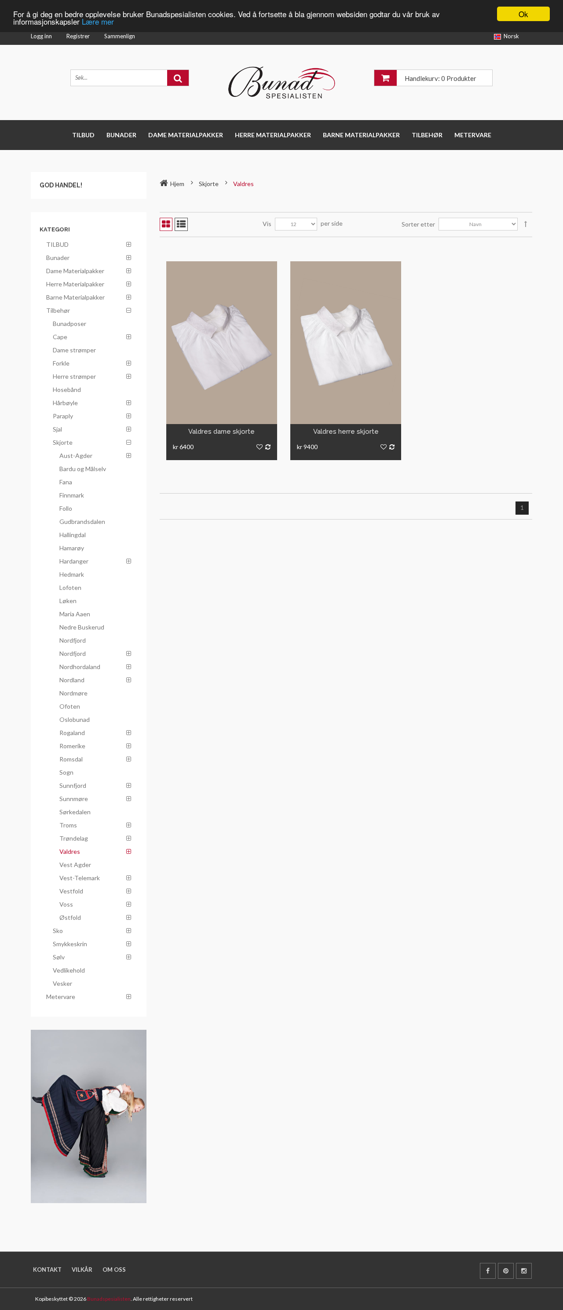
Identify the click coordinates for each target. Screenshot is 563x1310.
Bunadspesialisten (109, 1298)
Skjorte (63, 442)
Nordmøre (73, 693)
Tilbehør (427, 135)
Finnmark (71, 495)
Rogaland (72, 732)
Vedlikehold (69, 970)
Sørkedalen (75, 812)
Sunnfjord (72, 785)
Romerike (72, 746)
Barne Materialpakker (361, 135)
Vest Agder (75, 864)
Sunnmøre (73, 798)
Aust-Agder (75, 455)
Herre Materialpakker (273, 135)
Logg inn (41, 36)
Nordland (71, 680)
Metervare (472, 135)
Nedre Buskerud (81, 627)
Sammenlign (119, 36)
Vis (267, 223)
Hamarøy (71, 548)
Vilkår (82, 1269)
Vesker (62, 983)
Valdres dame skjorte (221, 431)
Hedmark (71, 574)
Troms (68, 825)
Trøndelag (73, 838)
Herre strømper (74, 376)
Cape (60, 336)
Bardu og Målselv (82, 468)
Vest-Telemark (79, 878)
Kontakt (47, 1269)
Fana (65, 482)
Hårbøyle (65, 402)
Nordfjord (72, 640)
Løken (68, 600)
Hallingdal (72, 534)
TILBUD (83, 135)
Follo (65, 508)
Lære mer (98, 21)
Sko (58, 930)
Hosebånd (67, 389)
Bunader (121, 135)
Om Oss (114, 1269)
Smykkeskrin (70, 944)
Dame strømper (74, 350)
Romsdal (71, 759)
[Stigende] (525, 224)
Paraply (63, 416)
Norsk (511, 36)
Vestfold (71, 891)
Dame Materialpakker (185, 135)
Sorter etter (418, 224)
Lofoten (70, 587)
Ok (523, 13)
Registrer (78, 36)
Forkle (61, 363)
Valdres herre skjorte (346, 431)
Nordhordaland (79, 666)
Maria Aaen (74, 614)
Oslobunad (74, 719)
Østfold (70, 917)
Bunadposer (69, 323)
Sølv (59, 957)
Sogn (66, 772)
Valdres (69, 851)
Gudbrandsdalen (82, 521)
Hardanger (73, 561)
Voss (66, 904)
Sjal (57, 429)
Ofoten (69, 706)
